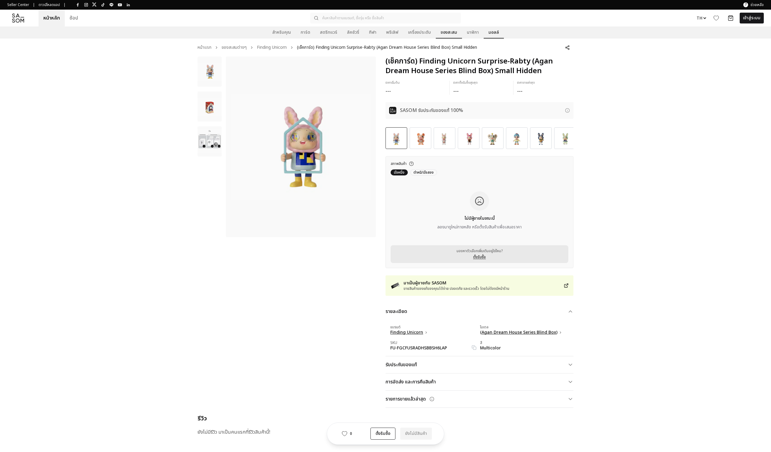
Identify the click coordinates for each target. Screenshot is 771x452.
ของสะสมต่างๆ (234, 47)
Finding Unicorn (272, 47)
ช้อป (74, 18)
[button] (385, 18)
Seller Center (18, 4)
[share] (567, 48)
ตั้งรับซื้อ (479, 257)
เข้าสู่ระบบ (751, 18)
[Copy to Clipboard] (474, 347)
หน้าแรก (204, 47)
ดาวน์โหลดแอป (49, 4)
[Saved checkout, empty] (730, 18)
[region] (301, 146)
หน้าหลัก (51, 18)
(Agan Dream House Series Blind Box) (518, 333)
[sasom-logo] (18, 18)
